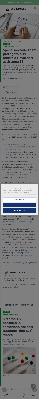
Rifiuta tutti (19, 205)
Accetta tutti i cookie (19, 210)
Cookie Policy (31, 194)
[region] (19, 199)
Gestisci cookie (19, 199)
